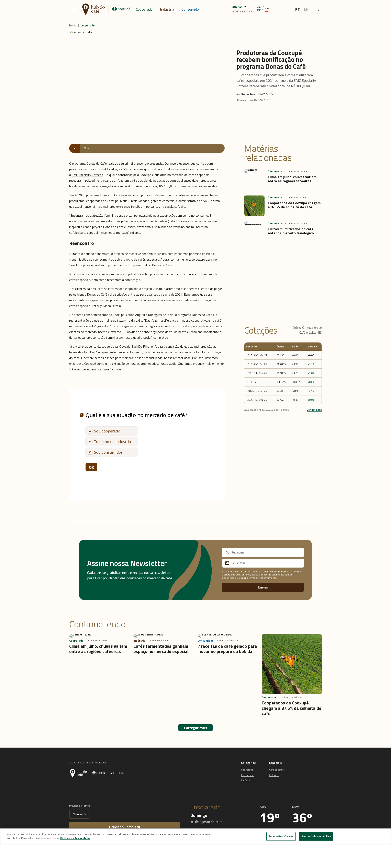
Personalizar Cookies (281, 836)
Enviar (263, 587)
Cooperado (144, 9)
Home (73, 25)
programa (79, 163)
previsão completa (242, 11)
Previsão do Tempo (79, 806)
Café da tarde (276, 770)
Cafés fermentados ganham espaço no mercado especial (160, 649)
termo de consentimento (262, 578)
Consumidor (190, 9)
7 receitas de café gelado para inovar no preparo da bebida (227, 649)
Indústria (167, 9)
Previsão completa (124, 827)
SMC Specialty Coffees (87, 174)
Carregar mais (195, 727)
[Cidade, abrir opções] (245, 6)
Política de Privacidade (75, 838)
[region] (195, 836)
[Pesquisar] (317, 9)
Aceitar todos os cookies (316, 836)
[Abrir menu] (73, 9)
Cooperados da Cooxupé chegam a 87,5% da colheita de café (294, 205)
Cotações (274, 775)
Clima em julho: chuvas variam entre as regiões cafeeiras (292, 179)
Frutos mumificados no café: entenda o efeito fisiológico (291, 231)
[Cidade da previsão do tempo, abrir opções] (85, 813)
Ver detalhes (314, 410)
